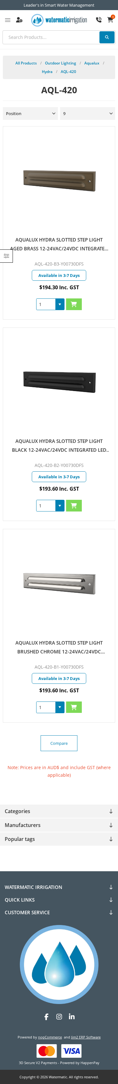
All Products (26, 63)
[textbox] (59, 37)
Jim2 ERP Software (86, 1037)
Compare (59, 743)
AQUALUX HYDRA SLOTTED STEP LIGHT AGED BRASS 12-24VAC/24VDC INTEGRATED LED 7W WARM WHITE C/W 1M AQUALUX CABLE (59, 244)
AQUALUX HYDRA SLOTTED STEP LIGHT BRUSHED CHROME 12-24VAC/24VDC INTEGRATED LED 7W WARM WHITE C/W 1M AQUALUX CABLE (59, 648)
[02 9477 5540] (98, 20)
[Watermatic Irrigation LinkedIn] (71, 1017)
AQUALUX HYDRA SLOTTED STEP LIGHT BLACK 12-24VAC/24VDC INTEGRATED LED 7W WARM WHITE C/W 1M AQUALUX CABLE (59, 446)
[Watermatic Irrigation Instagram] (59, 1017)
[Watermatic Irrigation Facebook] (46, 1017)
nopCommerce (50, 1037)
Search (107, 37)
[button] (59, 304)
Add (74, 304)
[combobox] (46, 304)
